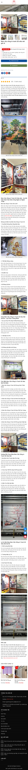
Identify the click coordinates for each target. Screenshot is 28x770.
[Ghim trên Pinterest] (7, 73)
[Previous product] (15, 9)
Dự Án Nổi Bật (4, 723)
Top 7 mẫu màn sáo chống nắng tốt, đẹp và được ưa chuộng (14, 745)
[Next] (25, 24)
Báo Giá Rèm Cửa (5, 726)
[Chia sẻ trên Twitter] (4, 73)
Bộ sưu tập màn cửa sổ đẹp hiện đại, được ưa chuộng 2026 (15, 750)
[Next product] (13, 9)
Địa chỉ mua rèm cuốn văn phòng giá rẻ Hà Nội (15, 741)
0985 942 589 (10, 699)
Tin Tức (3, 721)
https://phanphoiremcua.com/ (10, 658)
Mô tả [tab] (2, 78)
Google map (4, 731)
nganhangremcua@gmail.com (13, 701)
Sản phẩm (3, 718)
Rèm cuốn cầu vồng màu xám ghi (20, 681)
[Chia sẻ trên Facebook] (2, 73)
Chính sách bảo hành (6, 728)
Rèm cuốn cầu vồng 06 (6, 680)
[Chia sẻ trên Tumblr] (9, 73)
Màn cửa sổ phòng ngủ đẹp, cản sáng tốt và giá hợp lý (15, 754)
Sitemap (3, 733)
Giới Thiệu (3, 713)
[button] (2, 2)
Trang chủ (7, 6)
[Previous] (3, 24)
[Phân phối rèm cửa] (14, 2)
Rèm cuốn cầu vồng (18, 6)
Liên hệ (2, 716)
